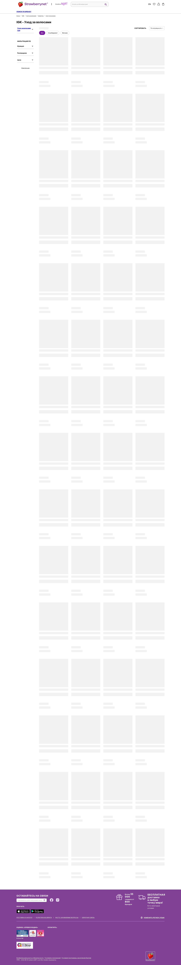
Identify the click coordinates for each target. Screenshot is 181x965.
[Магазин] (61, 5)
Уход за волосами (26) (24, 29)
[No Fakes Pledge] (40, 935)
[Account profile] (158, 4)
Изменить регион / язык (154, 918)
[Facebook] (51, 900)
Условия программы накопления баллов (76, 958)
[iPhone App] (23, 913)
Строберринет (53, 33)
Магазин (65, 33)
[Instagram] (58, 900)
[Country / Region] (149, 4)
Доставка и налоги (24, 917)
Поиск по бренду (23, 12)
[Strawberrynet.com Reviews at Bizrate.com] (22, 936)
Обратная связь (88, 917)
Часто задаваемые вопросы (66, 917)
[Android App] (38, 913)
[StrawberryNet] (32, 4)
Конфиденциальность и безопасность (30, 958)
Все (42, 33)
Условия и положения (53, 958)
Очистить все (25, 68)
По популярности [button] (156, 28)
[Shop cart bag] (163, 4)
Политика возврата (44, 917)
